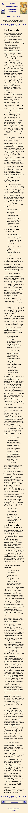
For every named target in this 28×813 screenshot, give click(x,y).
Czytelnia (14, 810)
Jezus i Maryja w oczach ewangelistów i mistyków (14, 809)
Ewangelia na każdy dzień (14, 808)
